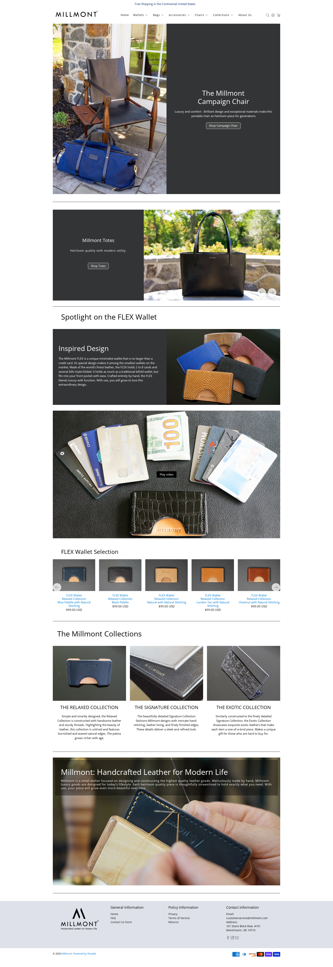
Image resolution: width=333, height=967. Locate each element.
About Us (245, 15)
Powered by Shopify (84, 953)
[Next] (272, 292)
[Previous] (261, 292)
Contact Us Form (121, 922)
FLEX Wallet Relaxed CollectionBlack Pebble (120, 598)
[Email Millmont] (237, 938)
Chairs (199, 15)
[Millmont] (80, 14)
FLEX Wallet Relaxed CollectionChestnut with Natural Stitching (259, 598)
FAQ (113, 918)
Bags (156, 15)
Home (125, 15)
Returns (173, 922)
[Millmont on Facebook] (228, 938)
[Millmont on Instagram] (232, 938)
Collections (221, 15)
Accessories (177, 15)
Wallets (138, 15)
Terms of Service (179, 918)
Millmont (66, 953)
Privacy (172, 914)
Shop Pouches (98, 270)
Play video (166, 474)
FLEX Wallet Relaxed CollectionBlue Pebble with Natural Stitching (74, 600)
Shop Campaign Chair (223, 125)
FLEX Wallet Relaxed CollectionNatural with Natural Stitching (166, 598)
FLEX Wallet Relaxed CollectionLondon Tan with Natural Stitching (212, 600)
